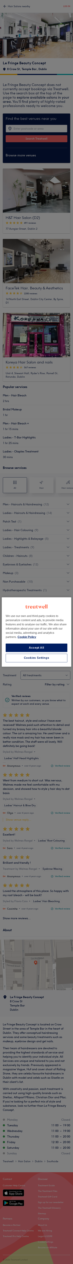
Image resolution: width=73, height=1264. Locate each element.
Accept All (36, 647)
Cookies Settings (36, 658)
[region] (36, 632)
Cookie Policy (27, 637)
